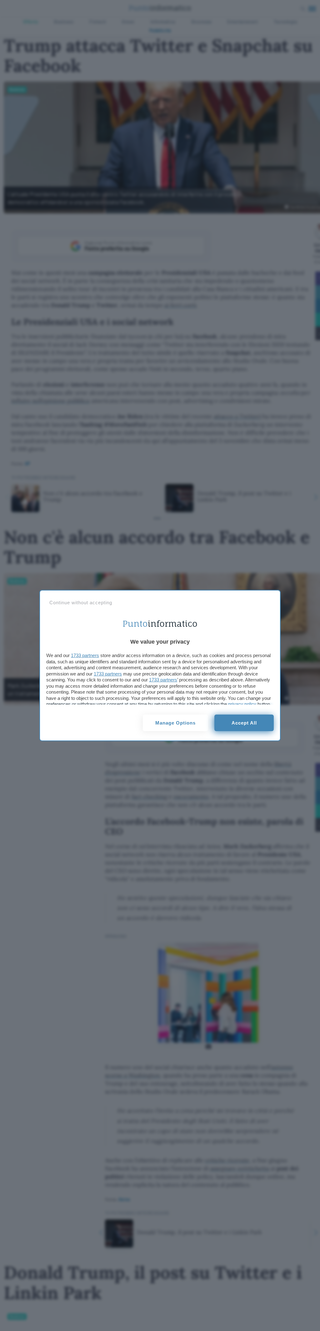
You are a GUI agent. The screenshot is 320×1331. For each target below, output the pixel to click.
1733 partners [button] (85, 655)
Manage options (175, 722)
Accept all (244, 722)
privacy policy (242, 704)
